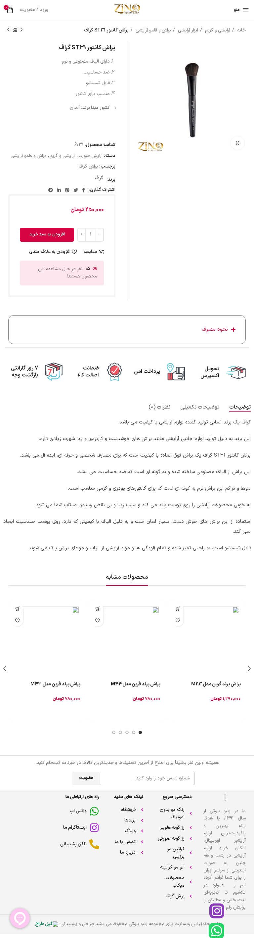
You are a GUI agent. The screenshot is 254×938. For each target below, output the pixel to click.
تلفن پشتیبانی (73, 844)
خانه (241, 30)
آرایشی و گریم (217, 30)
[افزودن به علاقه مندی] (178, 620)
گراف (99, 177)
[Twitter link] (75, 190)
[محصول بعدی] (8, 30)
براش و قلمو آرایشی (152, 30)
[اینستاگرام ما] (94, 828)
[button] (178, 609)
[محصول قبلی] (21, 30)
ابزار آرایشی (187, 30)
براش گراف (88, 166)
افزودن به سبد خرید (47, 234)
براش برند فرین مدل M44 (135, 684)
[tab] (240, 407)
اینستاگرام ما (75, 827)
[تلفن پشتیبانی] (94, 844)
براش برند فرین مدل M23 (216, 684)
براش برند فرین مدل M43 (55, 684)
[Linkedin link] (59, 190)
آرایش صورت (90, 155)
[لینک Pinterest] (67, 190)
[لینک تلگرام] (50, 190)
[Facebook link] (83, 190)
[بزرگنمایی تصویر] (237, 143)
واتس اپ (78, 811)
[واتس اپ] (94, 811)
